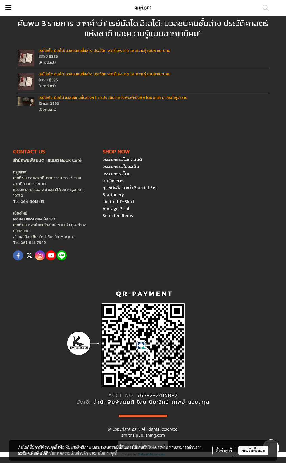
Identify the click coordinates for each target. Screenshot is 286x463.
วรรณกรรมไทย (117, 173)
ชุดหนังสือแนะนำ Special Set (130, 187)
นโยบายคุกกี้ (107, 453)
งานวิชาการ (113, 180)
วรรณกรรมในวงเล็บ (121, 166)
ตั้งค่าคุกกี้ (224, 450)
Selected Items (118, 215)
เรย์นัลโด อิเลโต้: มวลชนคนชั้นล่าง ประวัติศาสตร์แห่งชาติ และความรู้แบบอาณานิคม (104, 50)
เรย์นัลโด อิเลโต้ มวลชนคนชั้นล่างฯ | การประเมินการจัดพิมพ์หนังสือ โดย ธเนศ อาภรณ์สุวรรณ (113, 98)
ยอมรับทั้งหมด (253, 450)
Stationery (113, 194)
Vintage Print (116, 208)
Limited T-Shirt (118, 201)
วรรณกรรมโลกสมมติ (122, 159)
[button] (263, 8)
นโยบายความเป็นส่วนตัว (68, 453)
